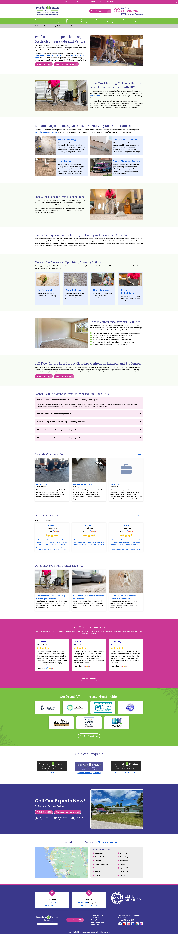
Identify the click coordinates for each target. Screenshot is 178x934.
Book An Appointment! (100, 11)
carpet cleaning (96, 96)
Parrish (59, 55)
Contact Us (95, 918)
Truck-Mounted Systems (127, 161)
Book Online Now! (64, 376)
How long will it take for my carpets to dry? (55, 414)
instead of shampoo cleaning (46, 132)
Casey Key (124, 857)
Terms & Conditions (97, 922)
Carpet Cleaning (56, 21)
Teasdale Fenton (52, 773)
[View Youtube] (124, 924)
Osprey (122, 875)
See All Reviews (89, 678)
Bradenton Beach (101, 857)
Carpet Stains (73, 289)
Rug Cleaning (84, 21)
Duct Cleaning (96, 21)
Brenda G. (115, 484)
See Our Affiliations (89, 736)
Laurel (122, 864)
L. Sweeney (116, 641)
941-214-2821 (130, 11)
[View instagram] (141, 924)
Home (37, 20)
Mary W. (77, 641)
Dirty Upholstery (127, 291)
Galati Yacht (42, 484)
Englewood (124, 860)
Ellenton (98, 860)
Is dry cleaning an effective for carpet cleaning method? (61, 422)
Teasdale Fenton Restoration (126, 773)
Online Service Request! (89, 905)
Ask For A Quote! (75, 920)
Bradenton (52, 55)
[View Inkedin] (120, 924)
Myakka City (124, 868)
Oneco (97, 875)
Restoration (45, 20)
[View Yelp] (128, 924)
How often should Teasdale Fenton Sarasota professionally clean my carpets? (70, 400)
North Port (124, 872)
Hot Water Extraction (125, 139)
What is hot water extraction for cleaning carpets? (58, 438)
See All (140, 455)
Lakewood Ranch (41, 55)
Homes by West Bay (82, 484)
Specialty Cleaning (110, 21)
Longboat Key (100, 868)
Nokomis (98, 872)
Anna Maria (99, 853)
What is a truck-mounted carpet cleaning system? (58, 430)
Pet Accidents (45, 289)
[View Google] (137, 924)
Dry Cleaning (65, 161)
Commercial (127, 20)
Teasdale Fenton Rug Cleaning (89, 772)
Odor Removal (101, 289)
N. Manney (41, 641)
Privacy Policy (95, 920)
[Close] (176, 2)
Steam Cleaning (67, 139)
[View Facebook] (133, 924)
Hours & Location (97, 915)
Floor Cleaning (70, 21)
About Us (137, 21)
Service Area (107, 842)
